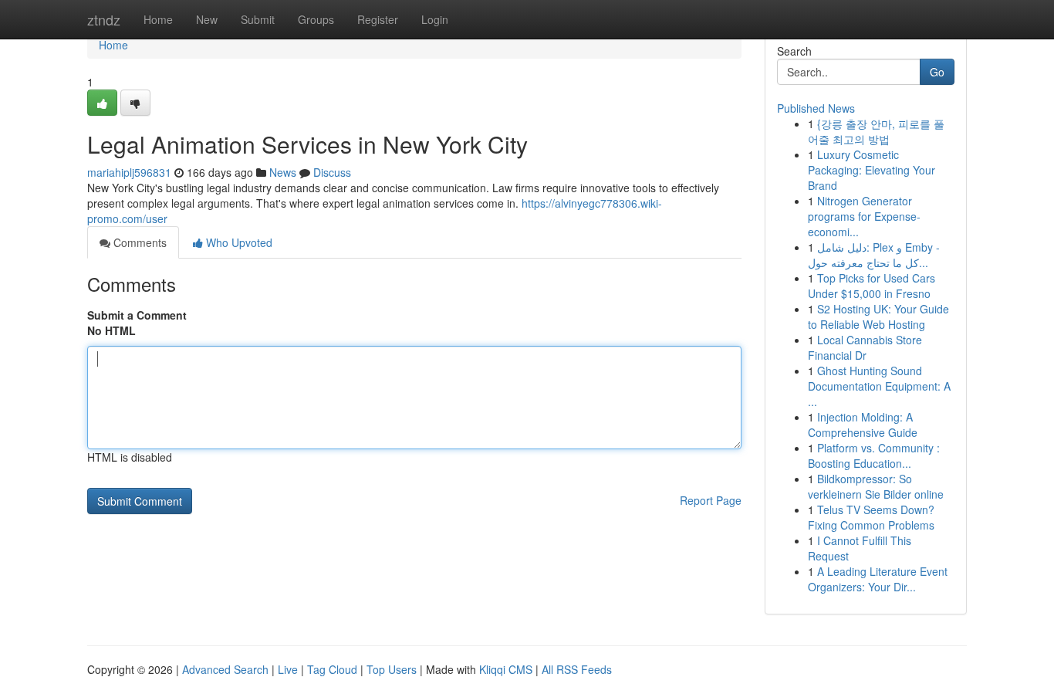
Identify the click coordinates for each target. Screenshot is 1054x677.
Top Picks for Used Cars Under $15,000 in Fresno (871, 285)
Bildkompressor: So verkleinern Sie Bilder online (876, 486)
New (207, 19)
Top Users (392, 669)
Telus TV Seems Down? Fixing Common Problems (871, 517)
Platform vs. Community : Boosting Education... (874, 455)
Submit (258, 19)
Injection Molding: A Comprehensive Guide (862, 424)
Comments (138, 242)
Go (937, 72)
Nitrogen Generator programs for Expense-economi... (864, 216)
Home (158, 19)
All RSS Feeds (577, 669)
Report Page (711, 500)
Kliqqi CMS (505, 669)
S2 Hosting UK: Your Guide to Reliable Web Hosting (878, 316)
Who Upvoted (237, 242)
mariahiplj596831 (129, 172)
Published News (816, 108)
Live (288, 669)
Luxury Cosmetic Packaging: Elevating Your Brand (871, 170)
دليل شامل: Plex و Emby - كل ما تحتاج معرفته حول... (874, 254)
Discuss (332, 172)
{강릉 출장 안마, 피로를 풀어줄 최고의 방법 (876, 131)
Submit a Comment (137, 315)
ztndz (103, 19)
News (282, 172)
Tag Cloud (332, 669)
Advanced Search (225, 669)
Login (434, 19)
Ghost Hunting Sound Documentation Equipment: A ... (879, 386)
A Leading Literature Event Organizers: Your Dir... (878, 579)
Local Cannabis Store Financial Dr (865, 347)
